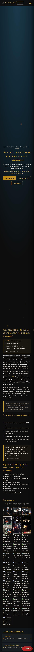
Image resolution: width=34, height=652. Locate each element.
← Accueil (19, 3)
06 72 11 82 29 (23, 178)
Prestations (12, 146)
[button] (7, 511)
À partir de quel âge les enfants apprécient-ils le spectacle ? (13, 475)
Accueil (6, 146)
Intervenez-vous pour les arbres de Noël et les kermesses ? (16, 490)
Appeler (28, 648)
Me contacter (9, 178)
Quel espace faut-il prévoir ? (13, 482)
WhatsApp (17, 183)
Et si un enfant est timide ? (13, 493)
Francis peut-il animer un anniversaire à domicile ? (16, 485)
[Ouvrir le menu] (30, 3)
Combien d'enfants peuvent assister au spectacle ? (16, 479)
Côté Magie (10, 3)
